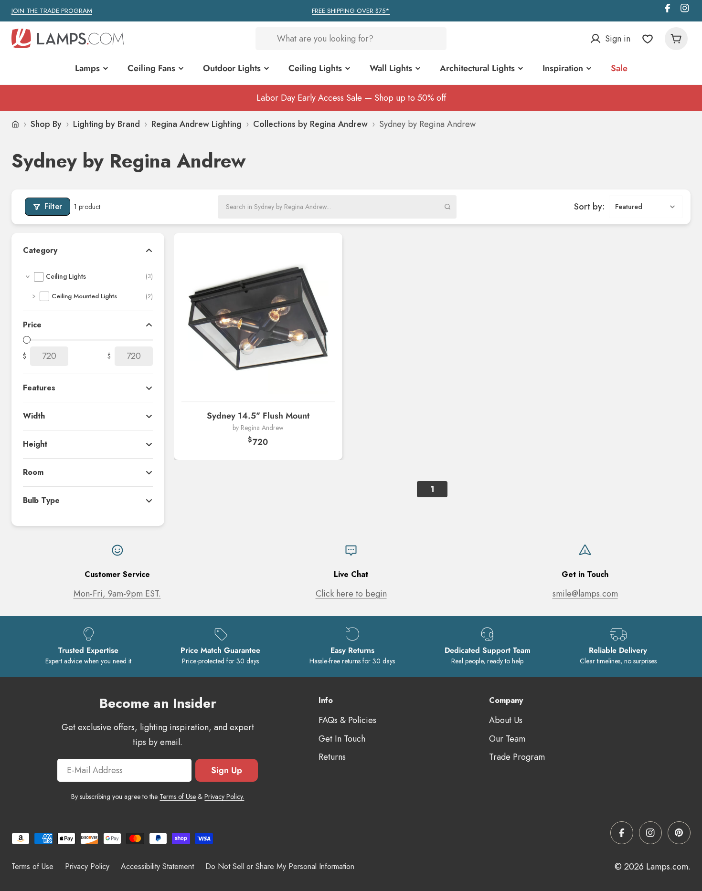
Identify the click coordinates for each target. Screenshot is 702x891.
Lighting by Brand (106, 124)
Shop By (46, 124)
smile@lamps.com (585, 593)
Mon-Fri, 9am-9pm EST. (117, 593)
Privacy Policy (87, 866)
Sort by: (589, 206)
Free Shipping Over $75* (351, 10)
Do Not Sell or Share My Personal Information (279, 866)
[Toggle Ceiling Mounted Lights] (34, 296)
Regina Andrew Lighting (196, 124)
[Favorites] (647, 38)
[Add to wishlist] (323, 252)
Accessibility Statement (157, 866)
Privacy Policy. (224, 796)
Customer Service (117, 574)
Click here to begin (351, 593)
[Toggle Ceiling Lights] (27, 277)
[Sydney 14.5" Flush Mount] (258, 317)
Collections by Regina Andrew (310, 124)
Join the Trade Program (51, 10)
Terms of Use (178, 796)
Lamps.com (667, 866)
